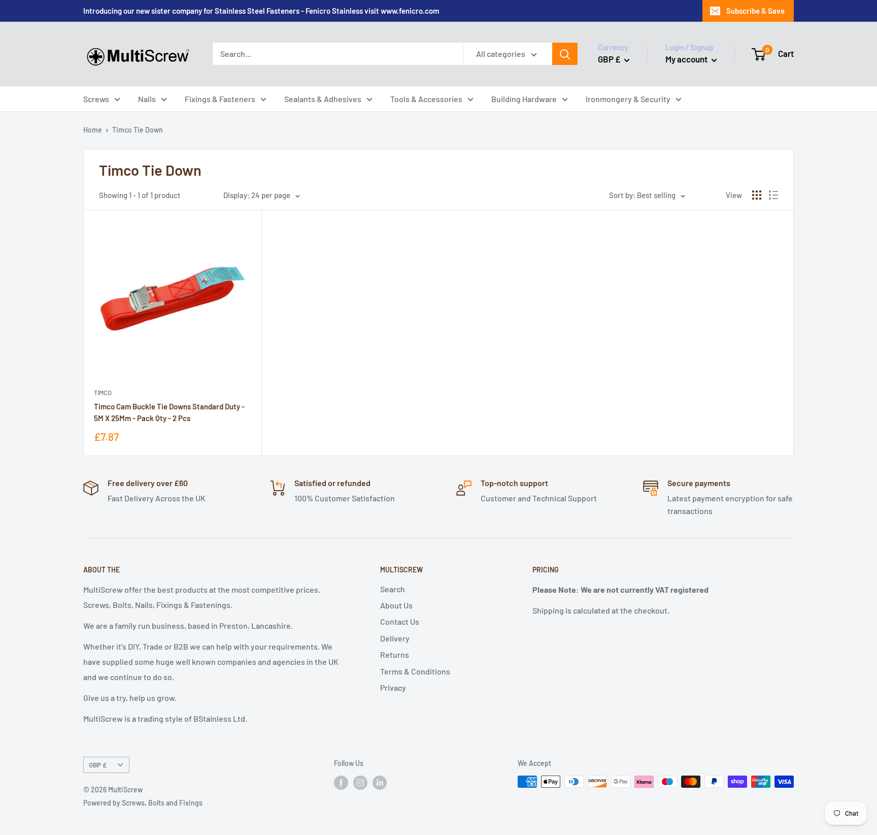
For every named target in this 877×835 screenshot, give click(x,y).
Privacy (393, 687)
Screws (96, 99)
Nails (147, 99)
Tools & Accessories (426, 99)
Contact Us (399, 621)
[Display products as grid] (756, 195)
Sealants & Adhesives (322, 99)
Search (392, 589)
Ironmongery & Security (628, 99)
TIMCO (103, 393)
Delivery (395, 638)
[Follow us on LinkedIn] (380, 783)
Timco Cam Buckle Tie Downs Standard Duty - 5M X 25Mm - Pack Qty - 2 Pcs (169, 412)
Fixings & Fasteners (220, 99)
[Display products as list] (773, 195)
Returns (394, 654)
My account (687, 59)
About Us (396, 605)
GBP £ (98, 764)
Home (92, 129)
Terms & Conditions (415, 671)
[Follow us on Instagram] (360, 783)
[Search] (565, 54)
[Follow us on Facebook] (341, 783)
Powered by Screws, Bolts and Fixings (143, 802)
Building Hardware (524, 99)
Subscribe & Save (755, 10)
